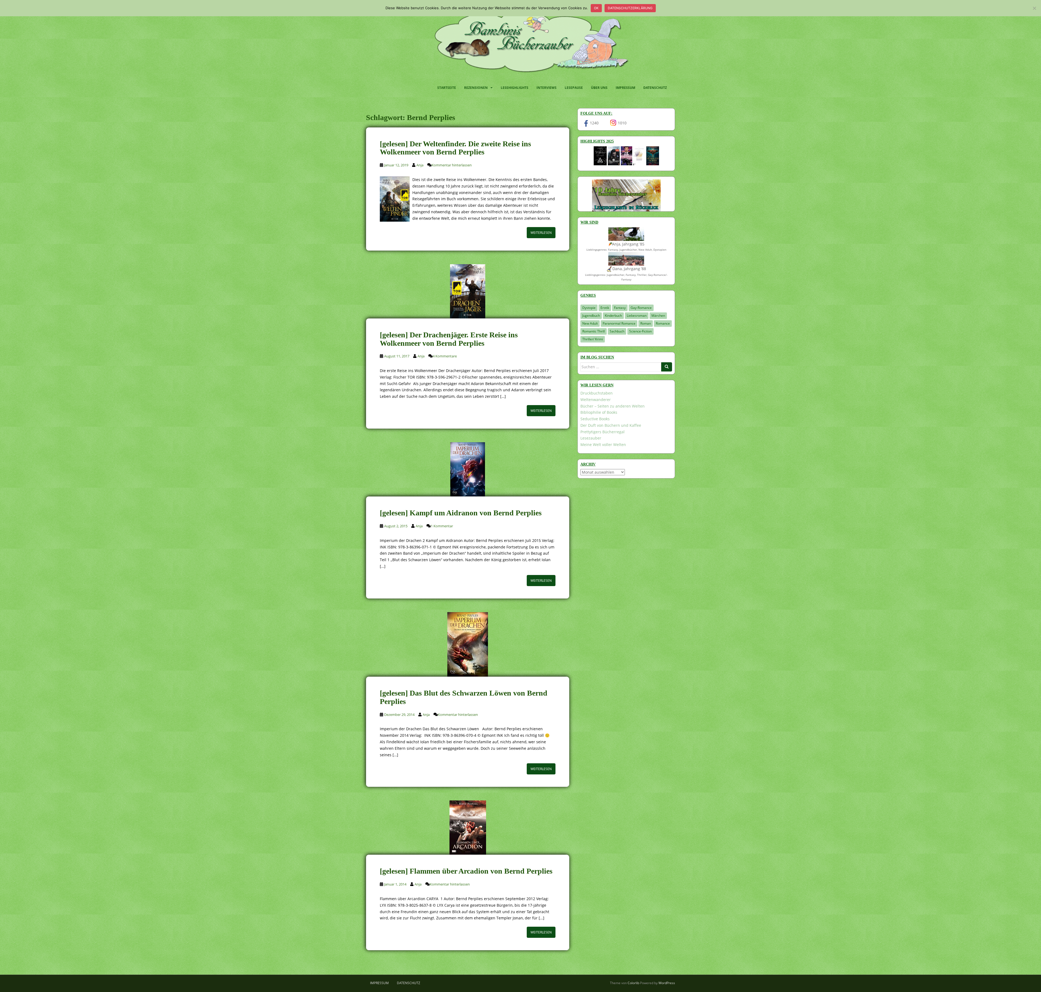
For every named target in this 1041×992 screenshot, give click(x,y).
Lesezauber (590, 438)
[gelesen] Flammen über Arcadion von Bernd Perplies (466, 871)
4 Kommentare (445, 356)
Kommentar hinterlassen (452, 165)
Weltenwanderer (595, 399)
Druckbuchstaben (596, 393)
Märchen (658, 315)
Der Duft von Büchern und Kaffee (610, 425)
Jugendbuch (591, 315)
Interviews (546, 87)
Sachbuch (617, 331)
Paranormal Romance (619, 323)
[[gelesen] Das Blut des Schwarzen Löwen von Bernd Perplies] (467, 644)
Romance (663, 323)
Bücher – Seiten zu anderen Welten (612, 406)
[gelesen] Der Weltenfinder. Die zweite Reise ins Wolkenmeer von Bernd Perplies (455, 148)
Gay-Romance (641, 307)
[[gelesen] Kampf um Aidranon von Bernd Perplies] (467, 469)
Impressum (625, 87)
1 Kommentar (442, 526)
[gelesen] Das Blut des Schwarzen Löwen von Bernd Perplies (463, 697)
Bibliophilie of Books (598, 412)
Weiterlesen (541, 232)
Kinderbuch (613, 315)
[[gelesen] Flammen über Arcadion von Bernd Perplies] (467, 827)
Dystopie (589, 307)
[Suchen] (666, 366)
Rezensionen (476, 87)
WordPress (666, 983)
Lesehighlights (514, 87)
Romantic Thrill (593, 331)
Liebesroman (637, 315)
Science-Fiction (640, 331)
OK (596, 8)
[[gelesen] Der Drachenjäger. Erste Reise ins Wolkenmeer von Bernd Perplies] (467, 291)
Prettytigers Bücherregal (602, 431)
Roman (645, 323)
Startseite (446, 87)
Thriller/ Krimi (592, 339)
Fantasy (620, 307)
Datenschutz (655, 87)
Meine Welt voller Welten (603, 444)
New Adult (590, 323)
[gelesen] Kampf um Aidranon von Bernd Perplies (461, 513)
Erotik (604, 307)
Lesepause (574, 87)
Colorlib (633, 983)
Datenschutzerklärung (630, 8)
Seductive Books (595, 418)
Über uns (599, 87)
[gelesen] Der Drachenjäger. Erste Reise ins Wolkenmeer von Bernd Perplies (449, 339)
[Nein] (1034, 8)
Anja (419, 165)
